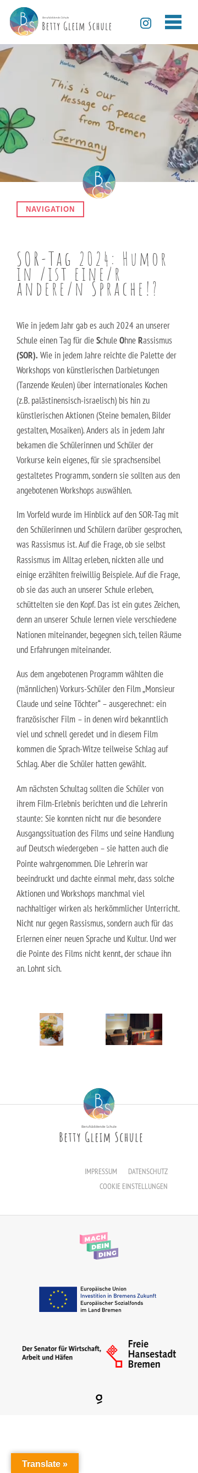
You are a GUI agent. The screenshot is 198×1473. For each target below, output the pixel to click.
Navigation (50, 209)
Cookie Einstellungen (134, 1186)
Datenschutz (148, 1171)
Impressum (101, 1171)
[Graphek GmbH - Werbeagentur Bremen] (99, 1399)
